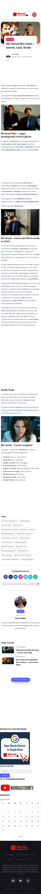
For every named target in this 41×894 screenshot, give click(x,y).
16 (38, 817)
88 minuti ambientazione (9, 521)
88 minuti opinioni (20, 542)
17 (3, 821)
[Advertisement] (20, 707)
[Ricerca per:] (16, 771)
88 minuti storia (23, 551)
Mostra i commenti (20, 680)
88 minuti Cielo (17, 525)
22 (32, 821)
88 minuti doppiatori (8, 534)
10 (3, 817)
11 (8, 817)
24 (3, 826)
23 (38, 821)
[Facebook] (13, 881)
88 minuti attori (24, 521)
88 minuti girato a (7, 542)
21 (26, 821)
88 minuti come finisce (28, 529)
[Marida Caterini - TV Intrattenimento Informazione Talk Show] (20, 14)
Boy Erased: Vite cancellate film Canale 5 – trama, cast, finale (27, 662)
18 (9, 821)
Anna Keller (15, 54)
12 (15, 817)
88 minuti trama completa (22, 555)
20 (21, 821)
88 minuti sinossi (21, 546)
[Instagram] (28, 881)
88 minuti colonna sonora (10, 529)
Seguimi (20, 611)
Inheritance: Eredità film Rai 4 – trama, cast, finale (27, 651)
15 (32, 817)
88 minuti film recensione (10, 538)
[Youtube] (20, 881)
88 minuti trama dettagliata (10, 559)
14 (26, 817)
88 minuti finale (25, 538)
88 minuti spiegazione (9, 551)
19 (15, 821)
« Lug (19, 836)
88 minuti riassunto (8, 546)
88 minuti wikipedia (28, 559)
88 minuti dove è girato (24, 534)
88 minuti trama (7, 555)
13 (20, 817)
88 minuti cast (6, 525)
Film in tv (10, 39)
